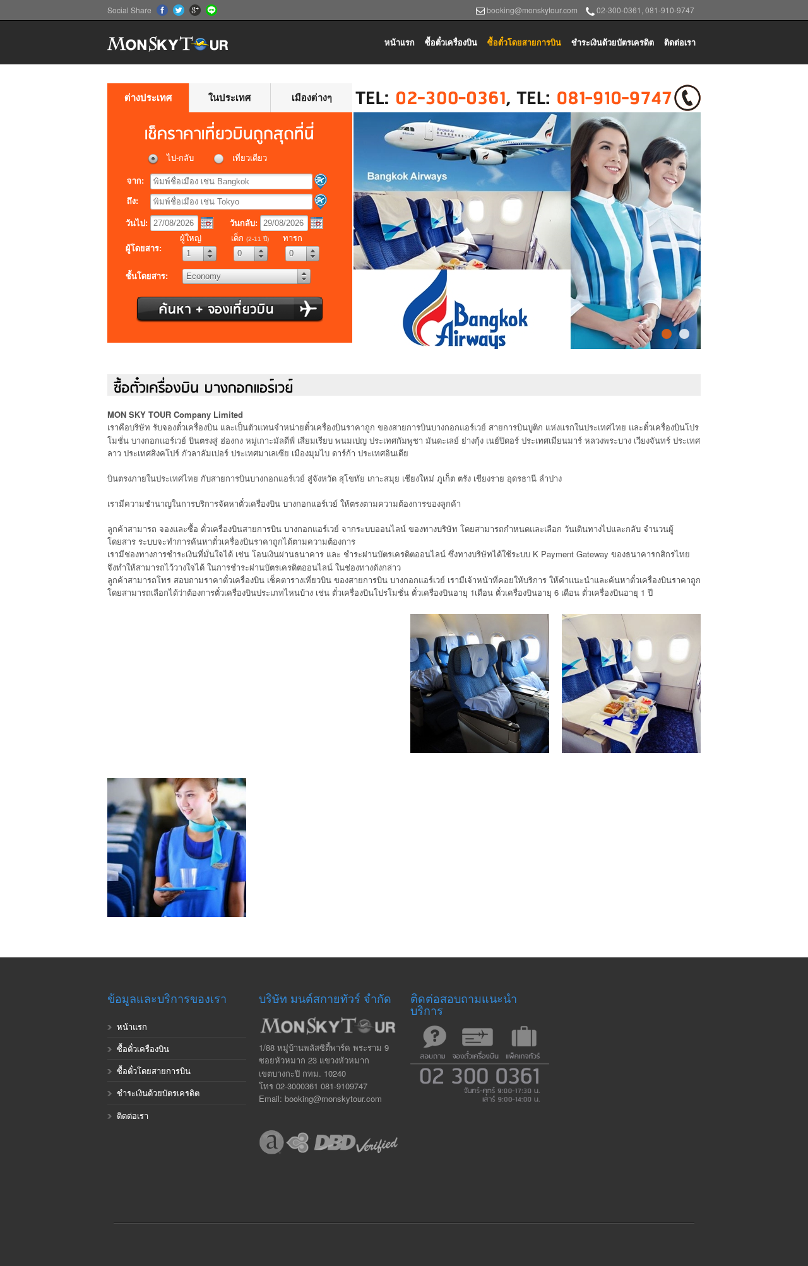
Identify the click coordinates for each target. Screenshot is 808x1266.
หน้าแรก (399, 42)
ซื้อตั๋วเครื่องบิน (451, 42)
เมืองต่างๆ (312, 97)
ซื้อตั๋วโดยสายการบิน (524, 42)
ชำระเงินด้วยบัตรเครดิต (612, 42)
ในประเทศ (229, 97)
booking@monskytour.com (532, 9)
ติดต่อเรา (680, 42)
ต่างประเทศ (148, 97)
